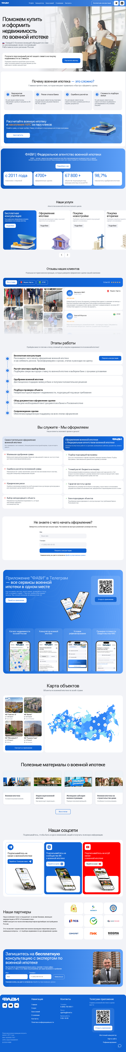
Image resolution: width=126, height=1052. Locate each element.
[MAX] (122, 3)
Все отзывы (11, 282)
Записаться (59, 977)
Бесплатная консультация (102, 3)
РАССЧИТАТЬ (18, 135)
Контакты (68, 3)
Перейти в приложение (16, 600)
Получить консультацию (110, 358)
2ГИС (118, 314)
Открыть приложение (105, 599)
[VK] (16, 1005)
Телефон (42, 541)
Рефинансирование (110, 1042)
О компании (59, 3)
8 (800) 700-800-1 (66, 1007)
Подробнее (10, 226)
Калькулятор (40, 3)
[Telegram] (116, 3)
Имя (41, 532)
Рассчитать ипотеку (71, 60)
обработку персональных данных (75, 555)
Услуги (31, 3)
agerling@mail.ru (66, 1013)
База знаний (50, 3)
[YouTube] (10, 1005)
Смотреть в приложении (23, 748)
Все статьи (63, 812)
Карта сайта (112, 1039)
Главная (34, 1005)
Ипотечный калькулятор (108, 1035)
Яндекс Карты (115, 291)
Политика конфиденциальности (42, 1022)
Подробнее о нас (63, 166)
